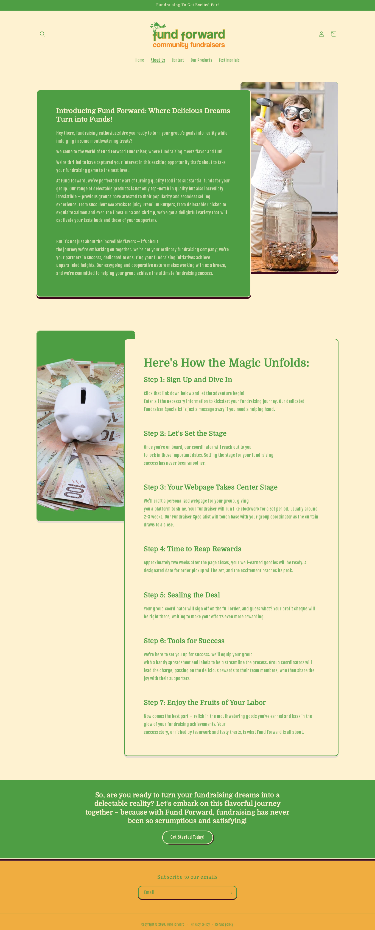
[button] (43, 34)
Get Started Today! (187, 837)
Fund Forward (175, 924)
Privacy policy (200, 924)
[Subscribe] (230, 893)
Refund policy (224, 924)
